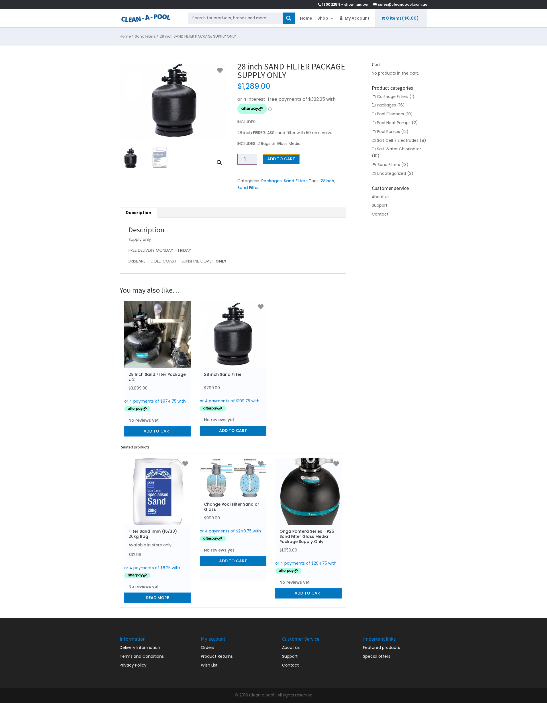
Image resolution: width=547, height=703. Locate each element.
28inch (327, 181)
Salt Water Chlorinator (399, 149)
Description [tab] (138, 213)
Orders (207, 647)
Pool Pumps (388, 131)
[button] (219, 162)
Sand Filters (145, 36)
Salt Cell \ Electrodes (398, 140)
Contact (380, 214)
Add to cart (281, 159)
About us (380, 197)
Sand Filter (248, 187)
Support (379, 205)
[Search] (289, 18)
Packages (271, 181)
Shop (322, 18)
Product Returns (217, 656)
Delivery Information (140, 647)
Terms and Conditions (142, 656)
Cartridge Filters (392, 96)
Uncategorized (391, 173)
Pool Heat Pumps (394, 123)
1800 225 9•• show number (345, 4)
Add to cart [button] (158, 431)
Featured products (381, 647)
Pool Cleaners (390, 114)
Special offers (376, 656)
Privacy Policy (133, 665)
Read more (157, 597)
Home (306, 18)
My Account (357, 18)
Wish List (209, 665)
